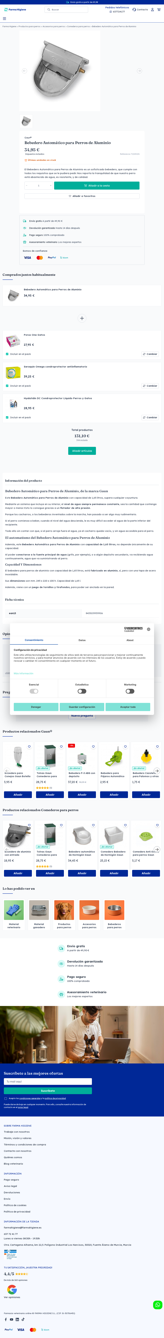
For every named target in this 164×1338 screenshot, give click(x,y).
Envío (7, 1198)
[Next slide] (139, 70)
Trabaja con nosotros (17, 1131)
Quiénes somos (13, 1157)
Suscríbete (48, 1090)
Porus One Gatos (34, 334)
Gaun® (28, 137)
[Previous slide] (24, 70)
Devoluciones (12, 1192)
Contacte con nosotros (17, 1150)
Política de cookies (15, 1205)
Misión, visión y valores (17, 1138)
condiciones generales (30, 1098)
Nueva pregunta (82, 715)
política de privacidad (55, 1098)
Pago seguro (11, 1179)
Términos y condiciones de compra (25, 1144)
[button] (26, 121)
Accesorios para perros (54, 26)
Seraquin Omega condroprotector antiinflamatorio (55, 366)
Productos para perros (29, 26)
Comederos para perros (78, 26)
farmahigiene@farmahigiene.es (22, 1227)
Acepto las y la (37, 1098)
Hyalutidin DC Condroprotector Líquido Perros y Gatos (58, 398)
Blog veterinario (13, 1163)
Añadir (18, 794)
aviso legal (23, 1107)
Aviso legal (10, 1186)
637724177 (119, 11)
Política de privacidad (17, 1211)
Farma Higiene (9, 26)
